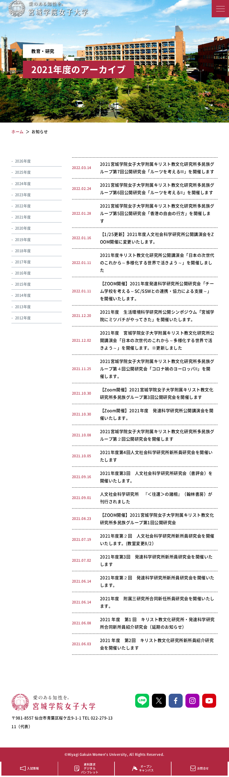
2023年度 (23, 194)
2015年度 (23, 284)
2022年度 (23, 205)
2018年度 (23, 250)
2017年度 (23, 261)
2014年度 (23, 295)
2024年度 (23, 183)
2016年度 (23, 272)
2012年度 (23, 317)
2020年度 (23, 228)
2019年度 (23, 239)
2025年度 (23, 172)
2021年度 (23, 216)
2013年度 (23, 306)
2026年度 (23, 160)
